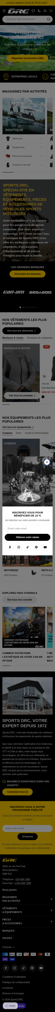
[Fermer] (47, 462)
